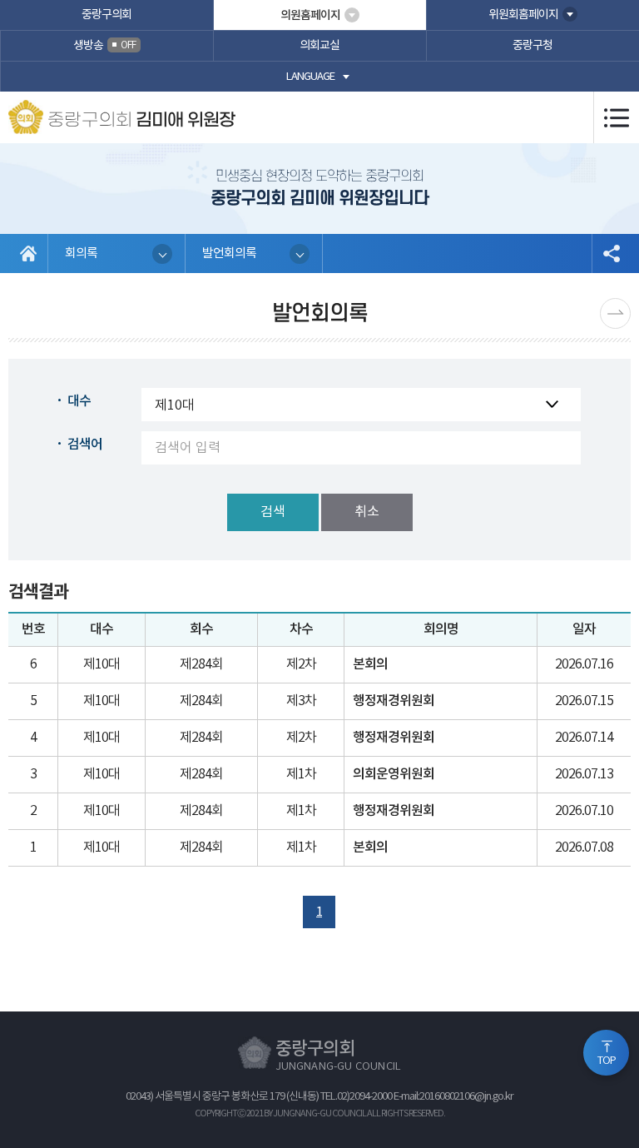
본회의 (370, 664)
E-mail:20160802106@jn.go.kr (453, 1097)
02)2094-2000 (364, 1097)
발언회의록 (229, 253)
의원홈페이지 (310, 15)
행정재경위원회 (393, 700)
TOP (606, 1061)
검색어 (84, 444)
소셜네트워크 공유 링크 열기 (611, 253)
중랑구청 (532, 45)
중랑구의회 (106, 15)
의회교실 (319, 45)
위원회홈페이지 (523, 15)
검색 (272, 511)
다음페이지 (615, 313)
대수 (79, 401)
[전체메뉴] (616, 117)
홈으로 (28, 253)
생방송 (104, 45)
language (310, 77)
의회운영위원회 (393, 774)
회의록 (81, 253)
